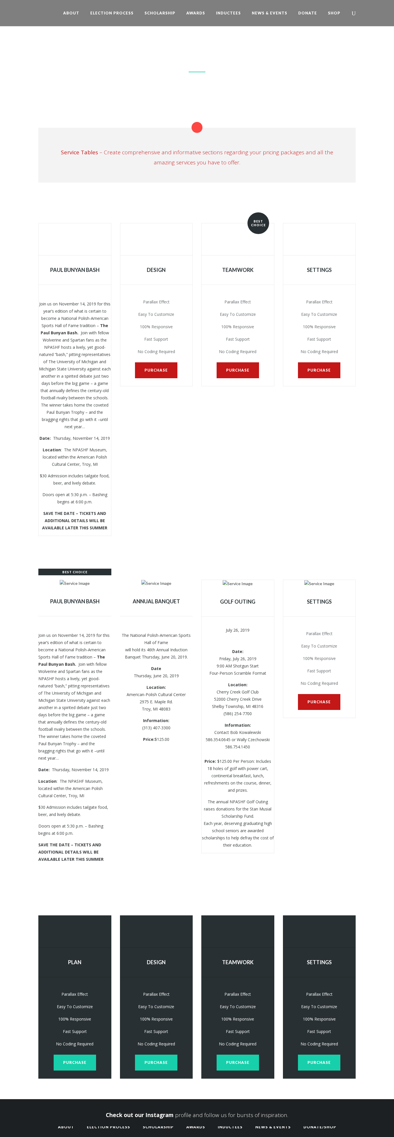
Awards (195, 1127)
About (66, 1127)
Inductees (230, 1127)
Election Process (108, 1127)
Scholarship (158, 1127)
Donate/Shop (319, 1127)
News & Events (273, 1127)
